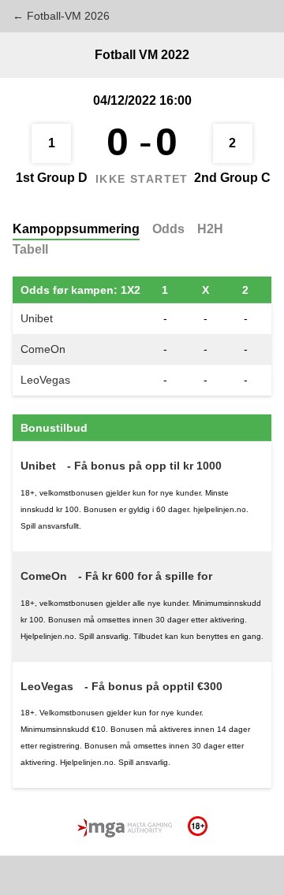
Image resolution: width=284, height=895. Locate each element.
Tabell (30, 249)
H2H (210, 229)
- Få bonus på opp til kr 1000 (144, 465)
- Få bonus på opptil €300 (153, 686)
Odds (168, 229)
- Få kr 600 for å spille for (145, 576)
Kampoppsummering (76, 229)
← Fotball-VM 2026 (61, 15)
